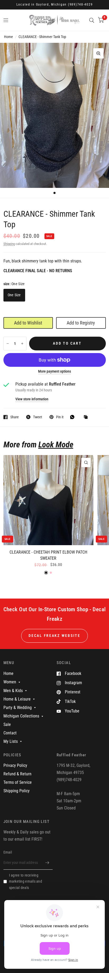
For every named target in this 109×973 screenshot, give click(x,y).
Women (9, 681)
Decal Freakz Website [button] (54, 635)
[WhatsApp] (73, 417)
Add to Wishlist (28, 323)
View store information (31, 399)
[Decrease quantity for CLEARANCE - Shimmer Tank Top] (8, 343)
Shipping (9, 244)
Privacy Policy (15, 765)
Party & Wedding (17, 707)
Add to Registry (81, 323)
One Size (14, 295)
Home (8, 37)
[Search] (91, 20)
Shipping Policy (16, 790)
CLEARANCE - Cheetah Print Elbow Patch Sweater (48, 555)
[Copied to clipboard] (87, 417)
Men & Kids (13, 690)
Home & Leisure (17, 699)
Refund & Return (17, 773)
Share (14, 417)
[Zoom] (98, 53)
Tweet (37, 417)
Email (7, 852)
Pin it (59, 417)
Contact (10, 732)
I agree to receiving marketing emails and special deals (25, 881)
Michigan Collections (21, 716)
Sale (7, 724)
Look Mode (55, 445)
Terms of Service (17, 782)
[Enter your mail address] (47, 863)
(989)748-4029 (80, 4)
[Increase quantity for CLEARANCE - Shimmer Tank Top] (22, 343)
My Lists (10, 741)
